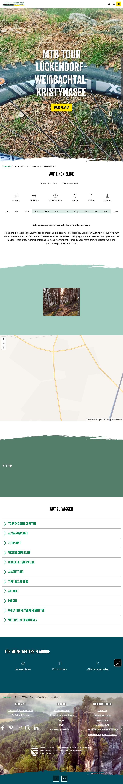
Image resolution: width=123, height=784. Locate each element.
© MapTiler (91, 419)
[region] (61, 378)
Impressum (102, 719)
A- (56, 778)
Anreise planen (61, 710)
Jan (7, 211)
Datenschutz (102, 724)
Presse (61, 719)
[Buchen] (118, 4)
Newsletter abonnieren (61, 715)
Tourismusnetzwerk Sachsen (102, 729)
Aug (76, 211)
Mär (27, 211)
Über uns (102, 710)
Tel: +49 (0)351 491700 (20, 710)
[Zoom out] (4, 343)
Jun (56, 211)
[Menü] (114, 4)
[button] (61, 107)
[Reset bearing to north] (4, 347)
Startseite (6, 166)
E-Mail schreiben (21, 715)
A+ (64, 778)
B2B (61, 724)
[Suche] (108, 4)
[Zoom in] (4, 339)
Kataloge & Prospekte (61, 729)
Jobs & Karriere (102, 715)
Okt (96, 211)
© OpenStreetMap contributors (109, 419)
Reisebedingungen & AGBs (102, 734)
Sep (86, 211)
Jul (66, 211)
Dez (116, 211)
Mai (47, 211)
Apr (37, 211)
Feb (17, 211)
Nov (106, 211)
